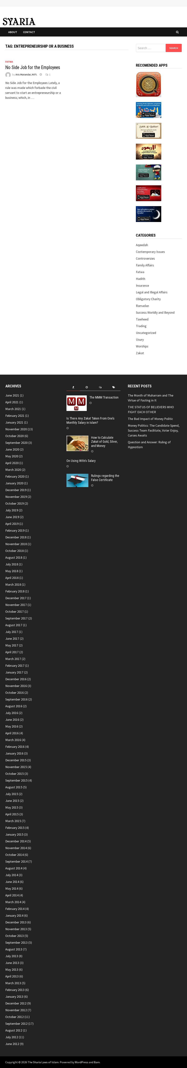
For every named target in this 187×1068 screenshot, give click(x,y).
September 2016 (16, 699)
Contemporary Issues (150, 252)
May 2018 (11, 571)
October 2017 (14, 611)
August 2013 (13, 949)
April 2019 (12, 524)
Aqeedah (142, 245)
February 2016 (14, 746)
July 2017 (11, 632)
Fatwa (9, 61)
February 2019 (14, 530)
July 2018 (11, 564)
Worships (142, 346)
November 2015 (16, 767)
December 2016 (15, 679)
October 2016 (14, 692)
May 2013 (11, 969)
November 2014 (16, 848)
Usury (140, 339)
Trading (141, 326)
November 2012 (16, 1010)
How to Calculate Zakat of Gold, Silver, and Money (104, 442)
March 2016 (13, 740)
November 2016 (16, 686)
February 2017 (14, 665)
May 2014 (11, 888)
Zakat (140, 353)
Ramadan (142, 306)
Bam (97, 1062)
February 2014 (14, 909)
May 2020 (11, 456)
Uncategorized (146, 333)
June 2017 (12, 638)
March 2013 (13, 983)
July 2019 (11, 510)
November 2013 (16, 929)
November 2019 (16, 497)
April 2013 (12, 976)
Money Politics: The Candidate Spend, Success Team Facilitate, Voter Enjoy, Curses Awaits (153, 430)
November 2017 (16, 605)
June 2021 (12, 395)
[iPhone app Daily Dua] (148, 193)
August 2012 (13, 1030)
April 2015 (12, 814)
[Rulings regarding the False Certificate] (77, 476)
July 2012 (11, 1037)
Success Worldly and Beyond (155, 312)
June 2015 (12, 801)
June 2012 (12, 1044)
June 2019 (12, 517)
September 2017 (16, 618)
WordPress (81, 1062)
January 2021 (14, 422)
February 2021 (14, 416)
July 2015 (11, 794)
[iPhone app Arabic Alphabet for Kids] (148, 110)
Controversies (145, 258)
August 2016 (13, 706)
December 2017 (15, 598)
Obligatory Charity (148, 299)
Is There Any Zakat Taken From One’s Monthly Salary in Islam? (90, 420)
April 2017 (12, 652)
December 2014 (15, 841)
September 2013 (16, 942)
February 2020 (14, 476)
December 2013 (15, 922)
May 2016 (11, 726)
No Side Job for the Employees (32, 67)
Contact (29, 32)
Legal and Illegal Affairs (151, 292)
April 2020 (12, 463)
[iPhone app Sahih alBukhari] (148, 130)
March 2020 (13, 470)
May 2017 (11, 645)
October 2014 (14, 855)
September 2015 (16, 780)
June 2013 (12, 963)
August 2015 (13, 787)
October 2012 (14, 1017)
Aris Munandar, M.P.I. (26, 74)
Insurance (142, 285)
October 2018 (14, 551)
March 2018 (13, 584)
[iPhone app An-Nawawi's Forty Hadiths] (148, 151)
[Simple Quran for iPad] (148, 84)
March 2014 (13, 902)
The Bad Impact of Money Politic (150, 419)
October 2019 (14, 503)
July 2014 (11, 875)
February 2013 (14, 990)
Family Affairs (145, 265)
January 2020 (14, 483)
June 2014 (12, 882)
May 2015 (11, 807)
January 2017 (14, 672)
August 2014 (13, 868)
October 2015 (14, 774)
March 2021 (13, 409)
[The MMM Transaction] (76, 398)
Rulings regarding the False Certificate (105, 478)
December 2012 (15, 1003)
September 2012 (16, 1023)
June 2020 (12, 449)
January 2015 (14, 834)
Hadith (140, 279)
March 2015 (13, 821)
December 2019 (15, 490)
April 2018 (12, 578)
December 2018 (15, 537)
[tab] (73, 387)
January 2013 (14, 996)
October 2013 (14, 936)
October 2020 (14, 436)
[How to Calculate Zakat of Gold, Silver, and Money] (77, 438)
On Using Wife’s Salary (81, 461)
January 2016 (14, 753)
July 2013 (11, 956)
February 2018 (14, 591)
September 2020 (16, 443)
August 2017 (13, 625)
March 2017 (13, 659)
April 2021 (12, 402)
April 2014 (12, 895)
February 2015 (14, 828)
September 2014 (16, 861)
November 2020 (16, 429)
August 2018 (13, 557)
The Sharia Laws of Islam (43, 1062)
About (12, 32)
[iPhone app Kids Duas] (148, 172)
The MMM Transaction (104, 397)
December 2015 (15, 760)
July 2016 (11, 713)
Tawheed (142, 319)
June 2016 (12, 719)
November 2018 (16, 544)
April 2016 (12, 733)
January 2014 (14, 915)
